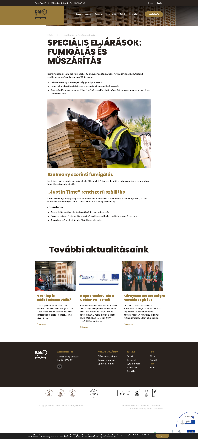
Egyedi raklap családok (106, 363)
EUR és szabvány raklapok (107, 356)
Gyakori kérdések (133, 363)
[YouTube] (59, 366)
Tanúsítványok (132, 367)
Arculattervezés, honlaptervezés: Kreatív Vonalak (146, 408)
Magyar (151, 3)
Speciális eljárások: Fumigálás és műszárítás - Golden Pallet (41, 14)
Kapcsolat (133, 14)
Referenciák (111, 14)
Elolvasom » (41, 324)
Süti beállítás (156, 405)
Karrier (152, 367)
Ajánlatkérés (154, 14)
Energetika (131, 371)
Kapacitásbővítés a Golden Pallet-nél (97, 297)
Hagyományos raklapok (106, 360)
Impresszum (145, 405)
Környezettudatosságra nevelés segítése (144, 297)
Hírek (152, 363)
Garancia (98, 14)
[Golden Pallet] (41, 354)
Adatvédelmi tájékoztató (130, 405)
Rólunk (122, 14)
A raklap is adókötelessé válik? (54, 297)
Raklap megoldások (83, 14)
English (160, 3)
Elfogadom (162, 436)
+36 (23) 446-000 (79, 3)
